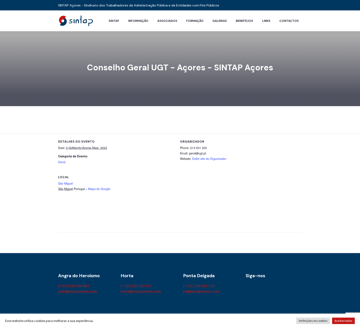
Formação (195, 21)
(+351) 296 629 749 (199, 286)
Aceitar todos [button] (343, 321)
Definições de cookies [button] (313, 321)
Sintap (114, 21)
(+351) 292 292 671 (136, 286)
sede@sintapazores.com (77, 291)
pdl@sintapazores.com (201, 291)
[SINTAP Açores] (76, 20)
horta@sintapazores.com (141, 291)
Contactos (289, 21)
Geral (61, 162)
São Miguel (65, 183)
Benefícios (244, 21)
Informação (138, 21)
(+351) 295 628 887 (73, 286)
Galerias (219, 21)
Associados (167, 21)
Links (266, 21)
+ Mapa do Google (98, 189)
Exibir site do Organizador (209, 159)
